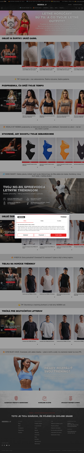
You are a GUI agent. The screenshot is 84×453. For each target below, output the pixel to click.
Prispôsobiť (41, 235)
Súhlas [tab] (24, 220)
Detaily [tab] (42, 220)
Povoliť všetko (58, 235)
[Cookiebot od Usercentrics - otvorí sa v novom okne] (61, 217)
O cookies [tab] (59, 220)
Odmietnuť (25, 235)
